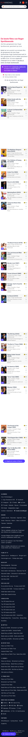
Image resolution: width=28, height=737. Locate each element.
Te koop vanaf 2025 (19, 586)
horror (8, 378)
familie (8, 113)
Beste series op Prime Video (8, 690)
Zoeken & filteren (9, 734)
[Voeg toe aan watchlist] (25, 91)
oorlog (13, 102)
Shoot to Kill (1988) (13, 182)
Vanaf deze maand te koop (8, 594)
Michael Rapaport (11, 340)
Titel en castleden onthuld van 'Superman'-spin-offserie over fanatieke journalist (13, 531)
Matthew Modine (13, 93)
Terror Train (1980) (13, 377)
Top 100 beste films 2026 (8, 607)
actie (8, 206)
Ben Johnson (12, 381)
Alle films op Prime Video (8, 693)
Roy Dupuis (12, 105)
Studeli (21, 721)
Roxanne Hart (19, 259)
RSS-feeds (4, 508)
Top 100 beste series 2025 (8, 612)
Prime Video (6, 676)
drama (8, 90)
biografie (13, 113)
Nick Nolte (11, 177)
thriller (8, 256)
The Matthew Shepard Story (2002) (14, 150)
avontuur (9, 183)
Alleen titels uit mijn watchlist (12, 75)
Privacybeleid (23, 505)
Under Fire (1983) (12, 172)
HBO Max (13, 705)
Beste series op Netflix (7, 636)
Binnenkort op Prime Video (8, 682)
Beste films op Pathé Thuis (8, 654)
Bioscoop (7, 520)
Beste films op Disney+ (17, 664)
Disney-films (23, 618)
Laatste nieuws (5, 517)
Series (3, 520)
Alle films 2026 (5, 576)
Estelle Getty (10, 456)
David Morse (10, 269)
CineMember (6, 711)
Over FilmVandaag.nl (6, 497)
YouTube (22, 502)
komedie (9, 194)
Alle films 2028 (5, 579)
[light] (20, 2)
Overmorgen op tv (6, 558)
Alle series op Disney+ (7, 672)
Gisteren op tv (5, 555)
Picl (13, 711)
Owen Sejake (20, 105)
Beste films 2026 (18, 633)
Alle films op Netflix (6, 639)
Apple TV (5, 705)
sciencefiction (10, 335)
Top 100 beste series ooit (8, 609)
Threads (5, 505)
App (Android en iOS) (9, 499)
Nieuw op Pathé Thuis (7, 646)
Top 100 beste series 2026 (8, 615)
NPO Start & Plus (15, 702)
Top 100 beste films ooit (7, 601)
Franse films (15, 618)
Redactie (11, 505)
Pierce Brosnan (13, 209)
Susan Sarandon (13, 299)
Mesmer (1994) (12, 387)
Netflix (5, 625)
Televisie (3, 523)
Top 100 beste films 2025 (8, 604)
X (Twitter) (14, 502)
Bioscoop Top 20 (21, 570)
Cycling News (14, 721)
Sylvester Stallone (13, 454)
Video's (13, 520)
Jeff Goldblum (12, 197)
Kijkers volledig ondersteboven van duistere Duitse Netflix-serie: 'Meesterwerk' (13, 547)
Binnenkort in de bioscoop (18, 573)
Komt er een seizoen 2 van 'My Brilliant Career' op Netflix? (12, 541)
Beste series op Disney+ (17, 666)
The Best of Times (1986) (15, 344)
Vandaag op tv (14, 555)
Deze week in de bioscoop (8, 570)
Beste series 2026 (19, 636)
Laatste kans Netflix (6, 630)
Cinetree (13, 708)
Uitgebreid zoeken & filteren (14, 461)
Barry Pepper (12, 361)
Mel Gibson (12, 371)
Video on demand (21, 520)
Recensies (13, 517)
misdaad (14, 183)
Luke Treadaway (13, 116)
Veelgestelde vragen (13, 508)
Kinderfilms (20, 615)
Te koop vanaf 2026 (6, 589)
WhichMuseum (5, 721)
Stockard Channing (14, 154)
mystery (13, 378)
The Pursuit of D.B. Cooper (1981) (13, 426)
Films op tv (4, 552)
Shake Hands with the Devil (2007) (14, 100)
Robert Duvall (12, 432)
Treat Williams (12, 442)
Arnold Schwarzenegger (15, 338)
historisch (13, 90)
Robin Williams (12, 349)
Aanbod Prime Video (6, 684)
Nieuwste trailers (5, 573)
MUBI (4, 714)
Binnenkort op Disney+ (18, 661)
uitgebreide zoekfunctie (19, 67)
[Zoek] (25, 6)
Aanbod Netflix (17, 630)
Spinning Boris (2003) (14, 192)
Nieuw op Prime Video (7, 679)
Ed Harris (18, 177)
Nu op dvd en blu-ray (7, 586)
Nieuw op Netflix (5, 627)
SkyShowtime (21, 711)
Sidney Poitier (12, 187)
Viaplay (21, 705)
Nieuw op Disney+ (6, 661)
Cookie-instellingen (21, 510)
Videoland (5, 708)
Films (24, 517)
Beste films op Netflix (7, 633)
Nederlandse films (6, 618)
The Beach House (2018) (15, 243)
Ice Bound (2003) (12, 296)
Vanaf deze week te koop (8, 591)
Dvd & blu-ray (5, 583)
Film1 (19, 708)
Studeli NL (4, 723)
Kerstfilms (3, 620)
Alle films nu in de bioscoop (8, 568)
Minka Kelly (12, 246)
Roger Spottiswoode (17, 153)
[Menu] (26, 2)
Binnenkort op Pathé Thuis (8, 648)
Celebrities (9, 523)
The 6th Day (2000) (13, 334)
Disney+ (5, 658)
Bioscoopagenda (5, 565)
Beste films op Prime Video (8, 687)
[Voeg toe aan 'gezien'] (25, 89)
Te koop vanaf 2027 (18, 589)
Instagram (5, 502)
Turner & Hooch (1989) (14, 273)
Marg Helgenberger (14, 268)
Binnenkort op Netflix (17, 627)
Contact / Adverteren (7, 510)
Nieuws (16, 505)
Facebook (20, 499)
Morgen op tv (22, 555)
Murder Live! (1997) (13, 263)
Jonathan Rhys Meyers (15, 166)
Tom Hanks (12, 278)
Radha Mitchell (10, 168)
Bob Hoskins (12, 290)
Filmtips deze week (17, 558)
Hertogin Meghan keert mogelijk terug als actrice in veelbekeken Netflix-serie (12, 536)
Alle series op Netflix (18, 639)
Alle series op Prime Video (8, 695)
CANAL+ (5, 702)
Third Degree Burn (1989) (15, 437)
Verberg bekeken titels (10, 77)
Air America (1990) (13, 366)
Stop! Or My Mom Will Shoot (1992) (14, 448)
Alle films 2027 (14, 576)
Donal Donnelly (13, 392)
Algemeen (19, 517)
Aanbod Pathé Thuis (6, 651)
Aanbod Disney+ (5, 664)
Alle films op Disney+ (17, 669)
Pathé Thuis (6, 643)
